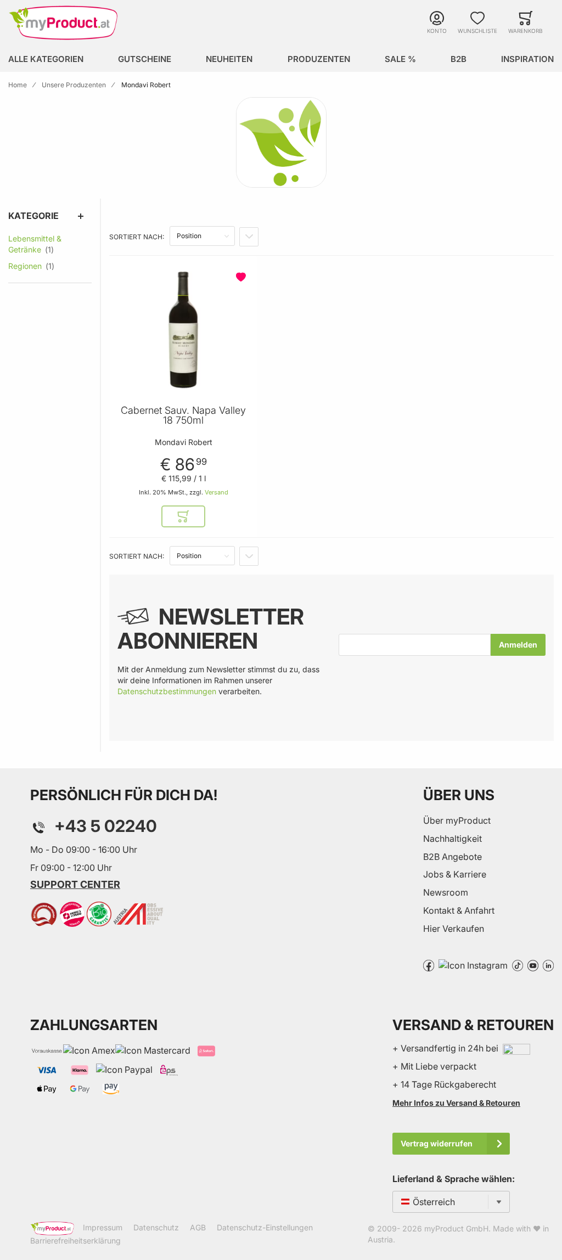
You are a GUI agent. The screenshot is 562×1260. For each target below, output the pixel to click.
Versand (216, 492)
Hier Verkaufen (453, 928)
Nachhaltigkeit (452, 838)
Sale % (400, 59)
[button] (242, 277)
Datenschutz (156, 1227)
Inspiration (527, 59)
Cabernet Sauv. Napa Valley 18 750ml (183, 415)
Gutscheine (144, 59)
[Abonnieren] (518, 645)
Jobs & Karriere (454, 874)
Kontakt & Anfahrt (458, 910)
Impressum (102, 1227)
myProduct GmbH (456, 1228)
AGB (198, 1227)
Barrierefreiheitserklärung (75, 1240)
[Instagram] (473, 964)
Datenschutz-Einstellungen (265, 1227)
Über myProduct (457, 820)
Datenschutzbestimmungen (166, 691)
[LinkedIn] (548, 964)
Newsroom (445, 892)
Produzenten (319, 59)
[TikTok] (517, 964)
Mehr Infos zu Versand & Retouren (456, 1102)
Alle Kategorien (45, 59)
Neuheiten (229, 59)
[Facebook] (428, 964)
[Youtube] (532, 964)
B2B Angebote (452, 856)
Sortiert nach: (136, 237)
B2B (459, 59)
